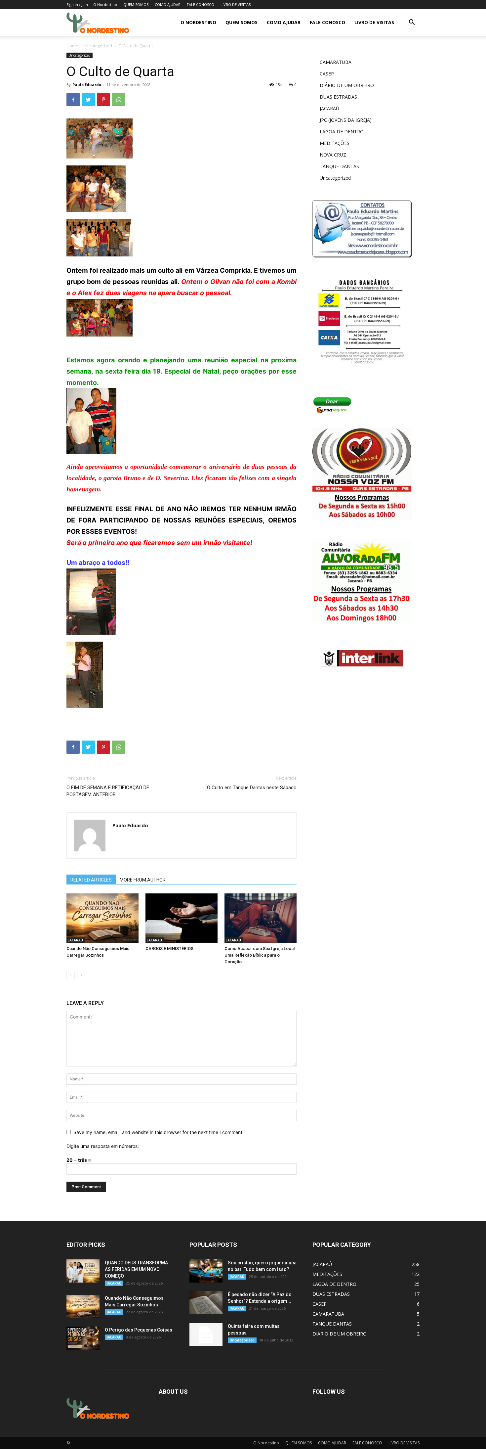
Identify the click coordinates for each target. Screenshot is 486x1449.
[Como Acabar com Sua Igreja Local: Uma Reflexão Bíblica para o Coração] (260, 918)
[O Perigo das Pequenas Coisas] (83, 1338)
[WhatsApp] (118, 99)
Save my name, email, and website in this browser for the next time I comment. (158, 1132)
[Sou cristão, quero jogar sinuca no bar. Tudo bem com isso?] (206, 1271)
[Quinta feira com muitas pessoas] (206, 1334)
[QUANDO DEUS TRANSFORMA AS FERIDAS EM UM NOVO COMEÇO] (83, 1271)
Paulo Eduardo (86, 84)
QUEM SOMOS (135, 4)
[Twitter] (88, 99)
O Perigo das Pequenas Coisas (138, 1330)
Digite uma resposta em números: (102, 1146)
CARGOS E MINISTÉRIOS (169, 948)
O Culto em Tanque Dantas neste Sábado (252, 788)
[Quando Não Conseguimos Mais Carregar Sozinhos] (102, 918)
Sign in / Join (77, 4)
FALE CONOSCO (200, 4)
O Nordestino (105, 4)
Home (72, 46)
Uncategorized (98, 46)
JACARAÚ (75, 940)
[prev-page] (70, 975)
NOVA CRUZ (333, 155)
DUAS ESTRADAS (338, 97)
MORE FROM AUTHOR (143, 880)
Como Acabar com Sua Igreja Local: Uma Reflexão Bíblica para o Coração (260, 955)
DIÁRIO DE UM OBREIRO (347, 85)
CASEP (327, 73)
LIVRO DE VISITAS (236, 4)
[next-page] (81, 975)
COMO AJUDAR (168, 4)
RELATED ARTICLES (91, 880)
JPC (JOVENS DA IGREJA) (346, 120)
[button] (412, 23)
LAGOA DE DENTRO (342, 131)
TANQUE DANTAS (339, 166)
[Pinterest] (103, 99)
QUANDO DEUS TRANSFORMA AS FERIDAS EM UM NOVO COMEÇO (136, 1269)
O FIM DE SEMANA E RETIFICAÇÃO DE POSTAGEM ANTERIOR (107, 791)
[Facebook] (73, 99)
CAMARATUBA (335, 62)
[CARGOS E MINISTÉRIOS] (181, 918)
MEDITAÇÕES (334, 143)
